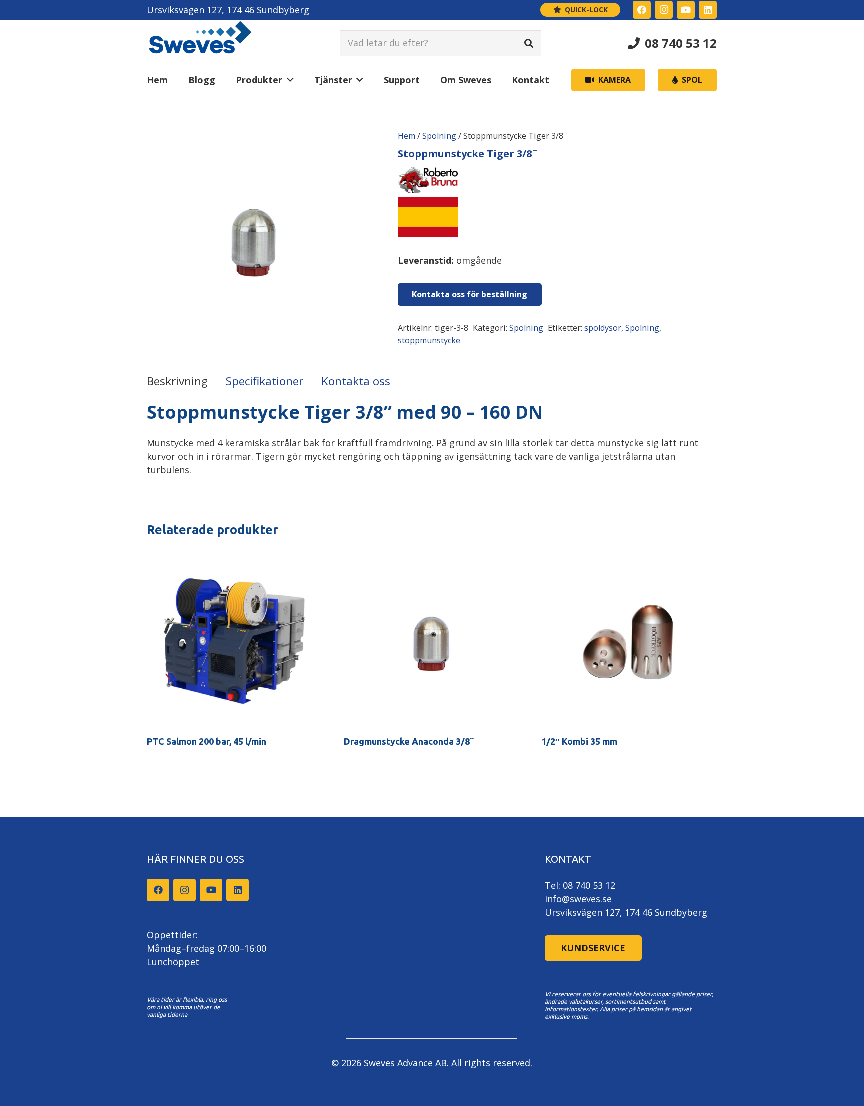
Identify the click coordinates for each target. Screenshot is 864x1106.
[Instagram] (664, 10)
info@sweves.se (578, 899)
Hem (407, 136)
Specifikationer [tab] (265, 381)
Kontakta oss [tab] (356, 381)
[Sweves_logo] (200, 43)
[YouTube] (686, 10)
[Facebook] (642, 10)
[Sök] (529, 43)
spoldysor (603, 328)
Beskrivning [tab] (177, 381)
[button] (288, 80)
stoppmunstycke (429, 340)
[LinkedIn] (708, 10)
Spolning (439, 136)
